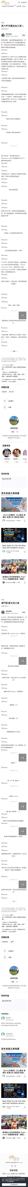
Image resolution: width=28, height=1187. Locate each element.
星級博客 (21, 1173)
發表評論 (6, 479)
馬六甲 (11, 392)
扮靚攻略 (8, 376)
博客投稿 (17, 1176)
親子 (23, 374)
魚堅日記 (7, 459)
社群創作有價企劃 (8, 6)
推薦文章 (14, 1173)
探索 (4, 1173)
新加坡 (4, 392)
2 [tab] (13, 12)
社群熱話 (20, 6)
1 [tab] (10, 12)
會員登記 (24, 2)
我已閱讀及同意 (14, 1184)
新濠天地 (5, 942)
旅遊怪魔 (9, 34)
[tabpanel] (14, 10)
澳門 (12, 942)
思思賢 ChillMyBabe (16, 459)
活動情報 (15, 376)
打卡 (11, 374)
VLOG (8, 1173)
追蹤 (23, 35)
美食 (19, 374)
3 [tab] (15, 12)
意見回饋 (10, 1176)
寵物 (3, 376)
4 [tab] (17, 12)
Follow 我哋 (12, 381)
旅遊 (2, 23)
